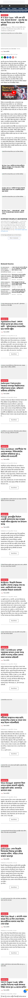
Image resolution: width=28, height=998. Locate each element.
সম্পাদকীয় (21, 8)
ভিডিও (9, 8)
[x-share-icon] (5, 58)
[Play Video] (14, 92)
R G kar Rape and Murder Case (7, 235)
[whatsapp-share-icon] (2, 58)
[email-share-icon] (13, 58)
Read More (14, 354)
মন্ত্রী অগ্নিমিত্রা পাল (5, 342)
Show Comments (14, 238)
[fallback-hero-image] (6, 269)
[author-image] (2, 52)
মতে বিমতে (14, 8)
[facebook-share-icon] (8, 58)
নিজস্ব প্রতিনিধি (6, 51)
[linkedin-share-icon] (10, 58)
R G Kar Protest (18, 235)
